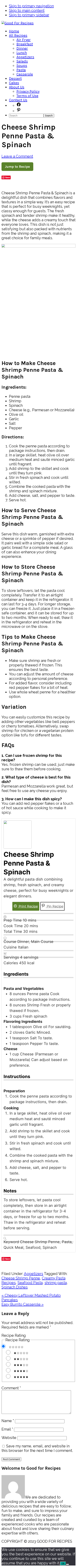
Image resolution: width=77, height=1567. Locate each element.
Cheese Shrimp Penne (20, 1278)
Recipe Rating (13, 1335)
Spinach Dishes (14, 1287)
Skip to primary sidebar (29, 15)
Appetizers (33, 1273)
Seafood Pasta (30, 1282)
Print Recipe (28, 906)
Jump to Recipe (17, 167)
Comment (11, 1388)
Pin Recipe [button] (54, 906)
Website (8, 1437)
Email (7, 1429)
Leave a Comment (17, 156)
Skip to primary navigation (31, 6)
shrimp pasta (55, 1282)
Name (7, 1421)
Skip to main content (26, 10)
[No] (67, 1564)
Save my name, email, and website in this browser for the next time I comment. (37, 1448)
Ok (62, 1563)
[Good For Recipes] (17, 23)
